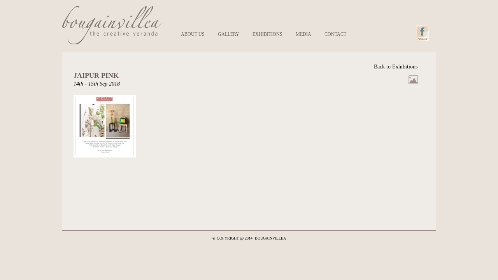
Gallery (228, 34)
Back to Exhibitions (395, 67)
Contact (335, 34)
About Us (193, 34)
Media (303, 34)
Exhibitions (267, 34)
